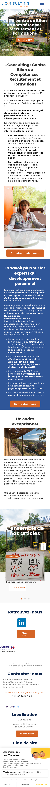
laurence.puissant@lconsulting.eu (24, 692)
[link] (21, 622)
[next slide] (44, 546)
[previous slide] (42, 546)
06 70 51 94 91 (25, 696)
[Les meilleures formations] (25, 566)
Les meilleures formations (21, 582)
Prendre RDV (25, 40)
